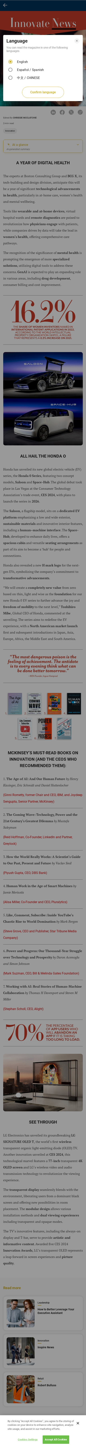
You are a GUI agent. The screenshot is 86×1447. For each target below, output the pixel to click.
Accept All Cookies (56, 1439)
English (22, 62)
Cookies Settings (28, 1439)
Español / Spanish (30, 70)
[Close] (78, 1423)
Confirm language (43, 92)
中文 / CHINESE (28, 78)
